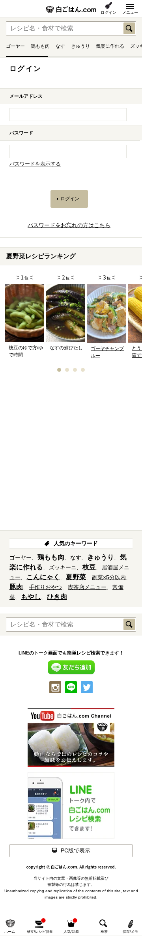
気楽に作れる (110, 46)
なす (60, 46)
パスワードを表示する (35, 164)
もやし (31, 596)
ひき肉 (57, 596)
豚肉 (16, 587)
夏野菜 (76, 577)
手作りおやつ (45, 587)
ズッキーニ (63, 567)
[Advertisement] (71, 454)
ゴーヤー (15, 46)
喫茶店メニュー (87, 587)
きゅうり (80, 46)
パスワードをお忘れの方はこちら (69, 225)
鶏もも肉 (40, 46)
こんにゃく (43, 577)
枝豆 (89, 567)
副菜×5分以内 (109, 577)
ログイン (108, 12)
